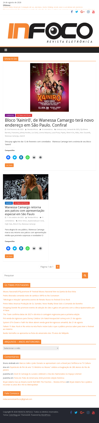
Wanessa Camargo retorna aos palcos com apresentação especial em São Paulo (24, 210)
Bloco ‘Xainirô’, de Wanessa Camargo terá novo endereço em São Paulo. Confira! (49, 122)
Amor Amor (22, 221)
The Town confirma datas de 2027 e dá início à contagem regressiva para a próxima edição (41, 314)
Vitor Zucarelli (85, 133)
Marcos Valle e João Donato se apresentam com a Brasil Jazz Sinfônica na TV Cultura (55, 363)
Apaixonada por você (36, 221)
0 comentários (47, 129)
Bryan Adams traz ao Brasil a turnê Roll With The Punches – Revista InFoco (34, 382)
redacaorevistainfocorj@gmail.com (17, 399)
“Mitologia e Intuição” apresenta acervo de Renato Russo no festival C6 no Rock (36, 299)
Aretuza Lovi (61, 129)
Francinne (15, 133)
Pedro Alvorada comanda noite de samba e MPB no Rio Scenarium (31, 295)
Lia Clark (35, 133)
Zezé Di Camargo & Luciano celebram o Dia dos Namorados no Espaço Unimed (47, 374)
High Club (8, 224)
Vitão (77, 133)
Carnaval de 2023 (73, 129)
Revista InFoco (32, 129)
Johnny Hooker (25, 133)
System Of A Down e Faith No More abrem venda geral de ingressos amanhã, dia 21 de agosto (43, 322)
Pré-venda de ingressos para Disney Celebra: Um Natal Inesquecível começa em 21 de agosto (42, 318)
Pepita (63, 133)
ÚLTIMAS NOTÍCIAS (24, 115)
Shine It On (70, 133)
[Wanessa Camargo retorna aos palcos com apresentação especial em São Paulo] (25, 175)
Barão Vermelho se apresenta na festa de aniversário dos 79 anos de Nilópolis (36, 333)
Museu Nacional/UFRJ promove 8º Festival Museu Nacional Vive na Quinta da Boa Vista (39, 291)
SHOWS (9, 203)
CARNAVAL (10, 115)
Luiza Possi (56, 133)
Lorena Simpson (45, 133)
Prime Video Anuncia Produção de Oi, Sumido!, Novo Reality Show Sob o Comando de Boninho (43, 8)
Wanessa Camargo (12, 136)
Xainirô (22, 136)
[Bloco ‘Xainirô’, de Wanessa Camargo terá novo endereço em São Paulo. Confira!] (49, 64)
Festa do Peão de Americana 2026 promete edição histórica (39, 378)
